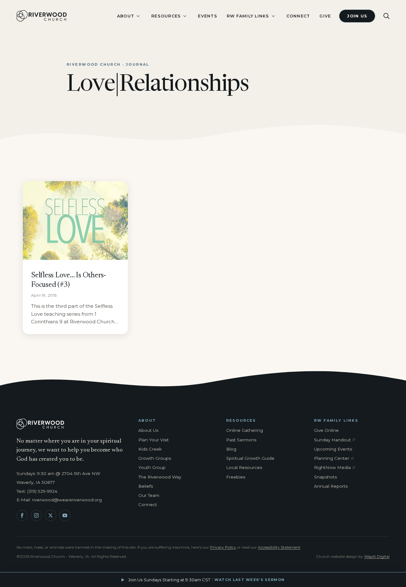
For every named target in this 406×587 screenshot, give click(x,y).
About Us (148, 430)
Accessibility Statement (279, 547)
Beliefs (145, 486)
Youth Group (152, 467)
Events (207, 16)
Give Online (326, 430)
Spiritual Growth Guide (250, 458)
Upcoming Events (333, 449)
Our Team (148, 495)
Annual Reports (331, 486)
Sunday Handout (336, 440)
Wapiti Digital (377, 556)
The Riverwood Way (159, 476)
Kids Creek (150, 449)
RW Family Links (248, 16)
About (125, 16)
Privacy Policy (223, 547)
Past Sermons (241, 439)
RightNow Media (336, 468)
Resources (166, 16)
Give (325, 16)
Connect (298, 16)
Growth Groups (154, 458)
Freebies (235, 476)
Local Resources (244, 467)
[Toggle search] (386, 16)
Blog (231, 449)
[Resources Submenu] (184, 16)
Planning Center (336, 458)
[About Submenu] (138, 16)
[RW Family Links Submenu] (273, 16)
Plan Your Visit (153, 439)
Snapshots (325, 476)
